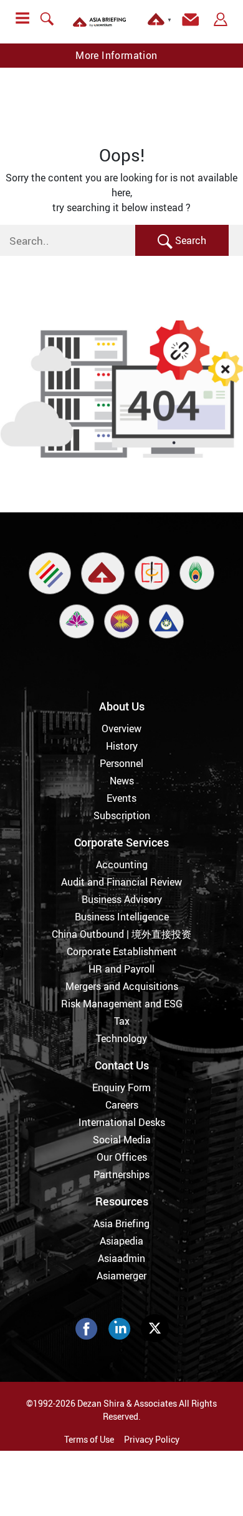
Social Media (122, 1139)
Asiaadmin (121, 1258)
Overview (121, 728)
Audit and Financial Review (121, 882)
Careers (121, 1105)
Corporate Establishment (122, 951)
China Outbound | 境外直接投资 (121, 934)
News (122, 781)
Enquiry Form (121, 1087)
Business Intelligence (122, 917)
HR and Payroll (121, 969)
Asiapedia (121, 1241)
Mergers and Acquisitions (121, 986)
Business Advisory (122, 899)
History (122, 746)
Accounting (122, 864)
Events (121, 798)
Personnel (121, 763)
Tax (122, 1021)
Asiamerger (121, 1275)
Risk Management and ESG (122, 1003)
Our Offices (122, 1157)
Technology (121, 1038)
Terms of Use (89, 1439)
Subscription (121, 815)
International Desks (122, 1122)
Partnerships (121, 1174)
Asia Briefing (121, 1223)
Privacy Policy (151, 1439)
